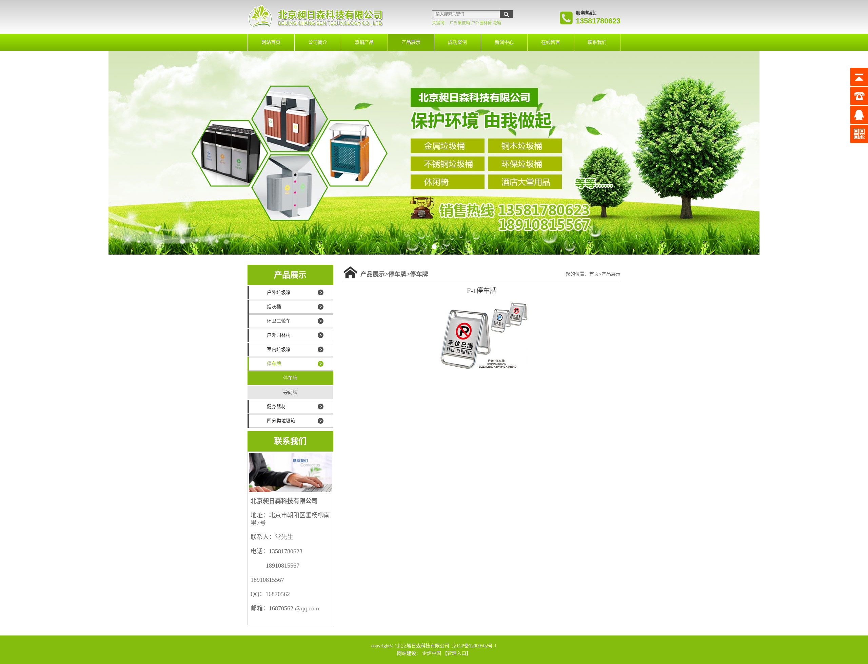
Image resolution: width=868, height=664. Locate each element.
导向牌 (290, 392)
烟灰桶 (274, 306)
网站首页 (270, 42)
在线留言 (550, 42)
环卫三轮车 (279, 321)
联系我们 (597, 42)
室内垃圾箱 (279, 349)
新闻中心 (504, 42)
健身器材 (276, 406)
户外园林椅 (481, 23)
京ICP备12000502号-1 (474, 645)
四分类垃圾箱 (281, 420)
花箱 (497, 23)
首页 (594, 274)
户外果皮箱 (460, 23)
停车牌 (274, 363)
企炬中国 (431, 653)
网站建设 (406, 653)
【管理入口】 (456, 653)
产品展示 (410, 42)
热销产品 (364, 42)
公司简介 (317, 42)
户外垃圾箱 (279, 292)
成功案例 (457, 42)
